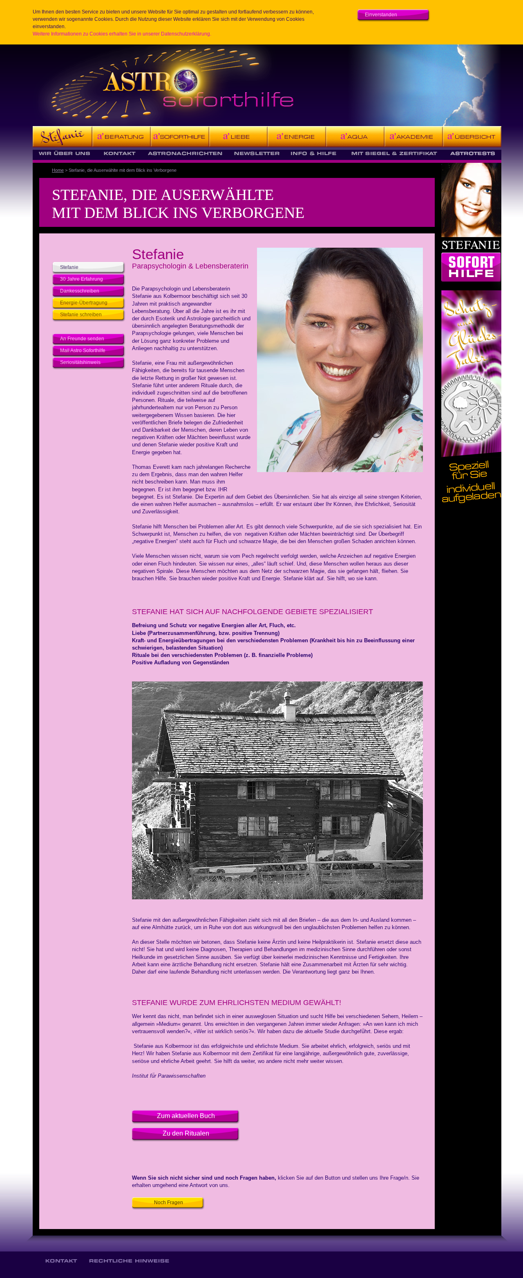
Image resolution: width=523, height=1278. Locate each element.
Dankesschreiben (79, 291)
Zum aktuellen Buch (186, 1115)
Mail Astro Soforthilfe (82, 350)
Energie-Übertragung (83, 303)
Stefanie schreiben (81, 314)
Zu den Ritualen (186, 1133)
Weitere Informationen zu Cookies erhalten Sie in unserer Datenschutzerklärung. (122, 34)
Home (58, 170)
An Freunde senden (82, 339)
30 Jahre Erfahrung (81, 279)
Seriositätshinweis (80, 362)
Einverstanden (381, 15)
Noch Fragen (168, 1202)
